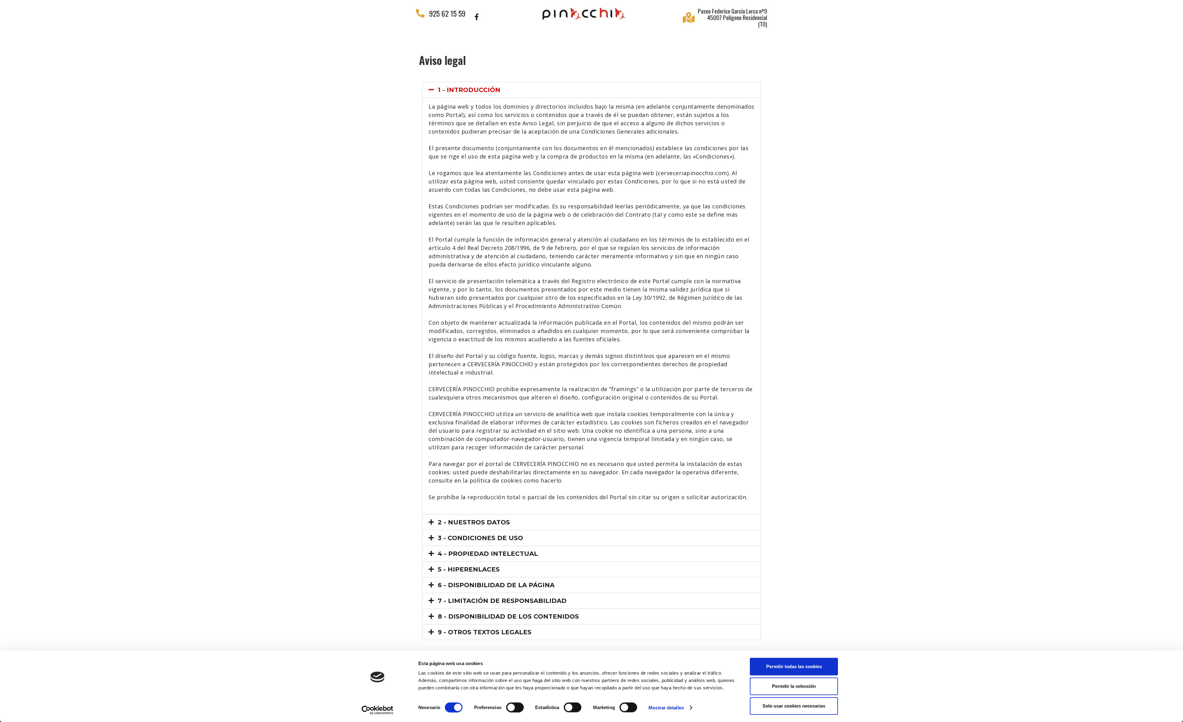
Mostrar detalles (666, 707)
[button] (591, 90)
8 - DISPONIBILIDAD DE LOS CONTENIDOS (508, 616)
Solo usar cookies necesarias (793, 705)
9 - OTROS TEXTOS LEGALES (484, 632)
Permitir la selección (794, 686)
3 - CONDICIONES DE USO (480, 538)
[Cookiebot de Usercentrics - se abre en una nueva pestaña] (377, 710)
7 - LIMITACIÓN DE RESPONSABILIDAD (502, 600)
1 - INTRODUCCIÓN (469, 90)
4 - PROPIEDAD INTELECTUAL (488, 553)
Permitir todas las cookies (794, 666)
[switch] (515, 707)
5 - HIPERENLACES (469, 569)
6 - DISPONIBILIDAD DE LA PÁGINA (496, 585)
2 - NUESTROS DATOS (474, 522)
